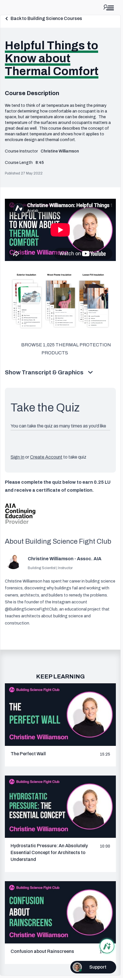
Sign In (17, 457)
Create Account (46, 457)
